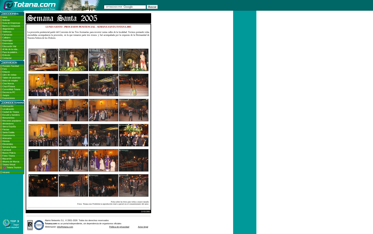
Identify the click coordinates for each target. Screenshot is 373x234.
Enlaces (6, 72)
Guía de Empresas (11, 23)
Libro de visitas (9, 75)
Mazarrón (6, 158)
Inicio (4, 17)
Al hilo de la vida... (10, 49)
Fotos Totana (8, 156)
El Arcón (6, 55)
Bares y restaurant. (11, 26)
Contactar (7, 58)
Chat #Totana (8, 86)
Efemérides (7, 144)
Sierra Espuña (9, 126)
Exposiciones (8, 98)
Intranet (6, 172)
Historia (6, 141)
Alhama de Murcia (10, 161)
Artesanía (6, 138)
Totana (48, 223)
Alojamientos (8, 29)
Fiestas (5, 129)
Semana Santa (9, 147)
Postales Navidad (10, 66)
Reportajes (7, 40)
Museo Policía (9, 153)
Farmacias (7, 34)
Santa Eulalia (8, 132)
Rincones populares (11, 121)
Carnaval (6, 150)
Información (7, 106)
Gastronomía (8, 135)
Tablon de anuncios (11, 78)
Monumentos (8, 118)
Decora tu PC (8, 92)
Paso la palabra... (10, 52)
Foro (4, 69)
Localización (8, 109)
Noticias (6, 20)
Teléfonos (6, 32)
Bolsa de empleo (10, 80)
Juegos (5, 95)
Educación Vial (9, 46)
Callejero (6, 37)
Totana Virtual (8, 164)
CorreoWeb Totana (11, 89)
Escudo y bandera (11, 115)
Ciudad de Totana (10, 112)
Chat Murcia (8, 83)
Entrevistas (7, 43)
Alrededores (8, 123)
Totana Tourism (14, 167)
